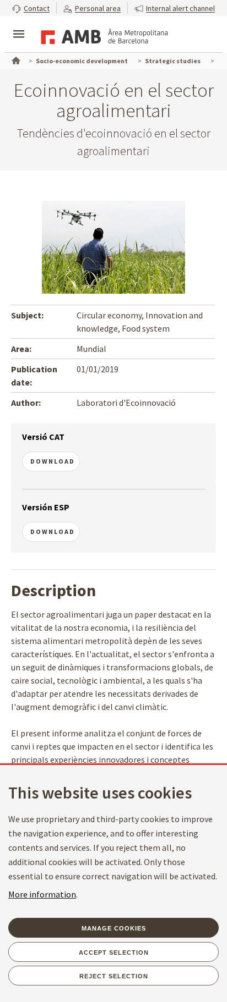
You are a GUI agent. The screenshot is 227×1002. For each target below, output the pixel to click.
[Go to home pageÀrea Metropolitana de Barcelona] (102, 35)
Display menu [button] (18, 25)
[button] (31, 8)
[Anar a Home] (15, 59)
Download (52, 461)
